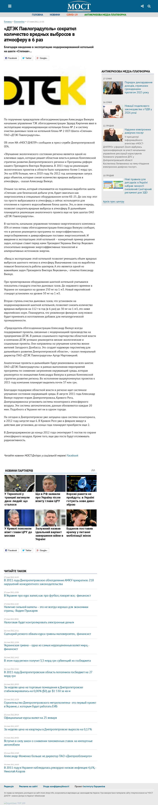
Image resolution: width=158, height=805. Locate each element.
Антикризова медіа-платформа (105, 14)
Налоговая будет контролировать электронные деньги (39, 622)
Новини (55, 14)
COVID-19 (72, 14)
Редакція (9, 786)
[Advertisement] (127, 41)
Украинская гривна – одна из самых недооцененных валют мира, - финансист (46, 647)
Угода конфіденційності (56, 786)
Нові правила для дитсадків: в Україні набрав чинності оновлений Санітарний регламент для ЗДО (138, 185)
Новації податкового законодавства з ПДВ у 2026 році (138, 109)
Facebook (72, 455)
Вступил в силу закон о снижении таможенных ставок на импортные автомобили (48, 743)
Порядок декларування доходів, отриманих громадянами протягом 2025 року (138, 87)
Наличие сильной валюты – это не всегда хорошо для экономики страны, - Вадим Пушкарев (46, 609)
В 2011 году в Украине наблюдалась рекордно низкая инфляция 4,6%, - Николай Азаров (50, 769)
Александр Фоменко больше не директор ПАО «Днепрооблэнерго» (48, 756)
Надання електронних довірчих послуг (138, 131)
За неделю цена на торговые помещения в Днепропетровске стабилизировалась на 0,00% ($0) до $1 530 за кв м (43, 689)
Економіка (19, 21)
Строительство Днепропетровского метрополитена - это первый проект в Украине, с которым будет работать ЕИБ (50, 704)
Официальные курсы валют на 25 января (30, 718)
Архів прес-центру (113, 201)
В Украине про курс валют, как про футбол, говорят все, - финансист (47, 595)
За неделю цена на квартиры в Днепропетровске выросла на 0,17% (48, 729)
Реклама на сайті (28, 786)
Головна (37, 14)
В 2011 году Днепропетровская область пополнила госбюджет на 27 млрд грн (48, 674)
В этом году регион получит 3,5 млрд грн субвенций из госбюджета (47, 661)
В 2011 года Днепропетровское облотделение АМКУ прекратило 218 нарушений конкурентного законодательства (49, 582)
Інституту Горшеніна (94, 786)
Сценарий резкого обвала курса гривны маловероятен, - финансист (47, 634)
